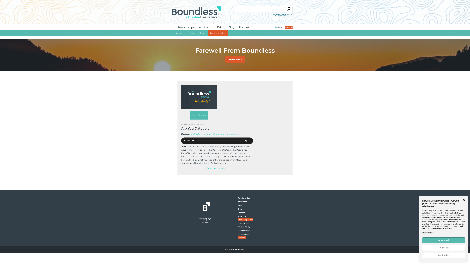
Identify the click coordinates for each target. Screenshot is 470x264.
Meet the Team (197, 33)
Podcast (244, 27)
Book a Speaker (217, 33)
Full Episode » (199, 115)
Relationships (185, 27)
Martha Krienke (197, 134)
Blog (231, 27)
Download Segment (217, 168)
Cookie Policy (244, 230)
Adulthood (205, 27)
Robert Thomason (215, 134)
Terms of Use (243, 223)
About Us (180, 33)
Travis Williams (232, 134)
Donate (241, 237)
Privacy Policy (244, 227)
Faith (220, 27)
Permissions (243, 234)
